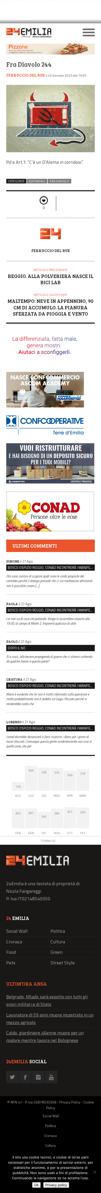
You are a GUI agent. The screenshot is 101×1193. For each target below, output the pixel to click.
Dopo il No (16, 648)
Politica (58, 931)
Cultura (58, 941)
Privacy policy (56, 1185)
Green (56, 952)
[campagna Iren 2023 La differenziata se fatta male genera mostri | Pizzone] (50, 53)
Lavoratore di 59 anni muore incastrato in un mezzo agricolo (49, 1018)
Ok (36, 1185)
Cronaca (14, 941)
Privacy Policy (69, 1102)
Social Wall (17, 931)
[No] (94, 1172)
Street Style (63, 962)
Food (11, 952)
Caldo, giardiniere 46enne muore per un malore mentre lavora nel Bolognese (45, 1036)
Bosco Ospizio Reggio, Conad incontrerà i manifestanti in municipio (51, 567)
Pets (10, 962)
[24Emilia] (39, 32)
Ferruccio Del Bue (25, 75)
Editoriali (37, 181)
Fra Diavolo (59, 181)
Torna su (48, 840)
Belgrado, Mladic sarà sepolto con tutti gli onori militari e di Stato (47, 1000)
